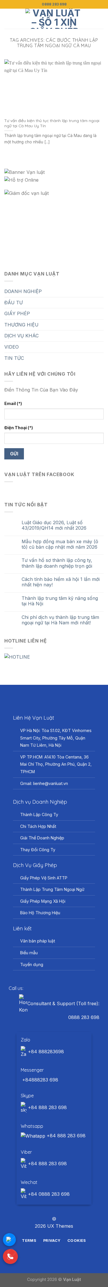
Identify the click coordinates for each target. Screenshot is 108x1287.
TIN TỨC (14, 358)
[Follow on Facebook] (43, 1208)
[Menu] (7, 19)
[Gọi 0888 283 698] (10, 1256)
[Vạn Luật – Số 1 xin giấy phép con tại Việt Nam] (54, 19)
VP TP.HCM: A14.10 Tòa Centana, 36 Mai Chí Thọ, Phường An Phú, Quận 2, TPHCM (56, 764)
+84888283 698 (39, 1080)
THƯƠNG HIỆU (21, 325)
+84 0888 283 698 (48, 1194)
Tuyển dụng (31, 964)
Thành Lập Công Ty (39, 814)
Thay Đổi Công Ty (37, 849)
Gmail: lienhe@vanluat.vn (44, 783)
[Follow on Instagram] (50, 1208)
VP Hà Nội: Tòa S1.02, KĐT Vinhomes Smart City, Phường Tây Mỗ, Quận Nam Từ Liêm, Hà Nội (56, 738)
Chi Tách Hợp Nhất (38, 826)
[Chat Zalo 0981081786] (9, 1239)
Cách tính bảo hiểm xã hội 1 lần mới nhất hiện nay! (61, 582)
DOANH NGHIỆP (23, 291)
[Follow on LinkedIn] (64, 1208)
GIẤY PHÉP (17, 313)
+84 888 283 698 (46, 1107)
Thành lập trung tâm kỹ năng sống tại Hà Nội (60, 601)
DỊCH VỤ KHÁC (21, 336)
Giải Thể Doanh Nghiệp (42, 837)
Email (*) (13, 403)
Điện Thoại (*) (18, 427)
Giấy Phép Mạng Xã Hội (42, 901)
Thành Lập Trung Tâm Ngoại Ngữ (52, 889)
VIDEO (11, 347)
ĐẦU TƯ (13, 302)
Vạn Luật (72, 1279)
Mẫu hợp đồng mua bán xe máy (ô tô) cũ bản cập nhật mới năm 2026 (60, 544)
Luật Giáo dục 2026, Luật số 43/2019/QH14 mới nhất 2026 (54, 525)
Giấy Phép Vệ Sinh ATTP (43, 877)
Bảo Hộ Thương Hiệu (40, 912)
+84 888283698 (45, 1051)
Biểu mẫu (29, 952)
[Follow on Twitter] (57, 1208)
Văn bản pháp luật (37, 940)
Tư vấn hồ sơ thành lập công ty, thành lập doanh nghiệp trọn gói (57, 563)
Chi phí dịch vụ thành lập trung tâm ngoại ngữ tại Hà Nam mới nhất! (60, 620)
